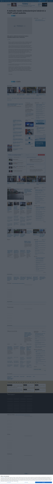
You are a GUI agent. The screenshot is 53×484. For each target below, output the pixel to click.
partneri (4, 477)
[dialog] (26, 479)
